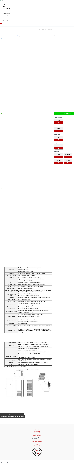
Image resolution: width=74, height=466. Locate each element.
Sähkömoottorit (37, 431)
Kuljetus (4, 17)
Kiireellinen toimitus (6, 8)
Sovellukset (5, 4)
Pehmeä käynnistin (37, 435)
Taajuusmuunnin (37, 432)
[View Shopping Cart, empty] (1, 24)
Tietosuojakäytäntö (37, 442)
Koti (37, 428)
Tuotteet (4, 6)
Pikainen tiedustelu (6, 13)
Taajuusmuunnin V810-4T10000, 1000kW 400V (12, 416)
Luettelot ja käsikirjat (6, 11)
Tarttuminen (37, 434)
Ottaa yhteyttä (5, 20)
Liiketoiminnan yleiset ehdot (37, 441)
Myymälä (37, 429)
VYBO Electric (5, 15)
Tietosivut (4, 10)
